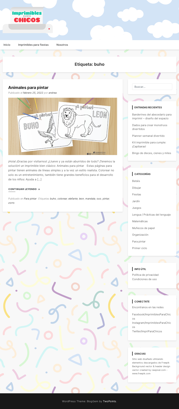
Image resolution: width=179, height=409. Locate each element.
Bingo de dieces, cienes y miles (151, 153)
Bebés (136, 181)
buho (53, 198)
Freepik (165, 362)
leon (81, 198)
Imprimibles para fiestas (33, 44)
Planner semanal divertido (148, 135)
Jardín (136, 201)
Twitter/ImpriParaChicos (147, 331)
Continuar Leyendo (22, 189)
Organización (140, 234)
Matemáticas (140, 221)
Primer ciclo (139, 248)
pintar (106, 198)
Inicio (6, 44)
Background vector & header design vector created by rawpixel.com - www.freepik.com (151, 370)
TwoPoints (109, 401)
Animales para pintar (28, 87)
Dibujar (136, 187)
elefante (73, 198)
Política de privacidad (145, 274)
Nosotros (62, 44)
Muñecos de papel (143, 228)
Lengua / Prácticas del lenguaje (151, 214)
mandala (90, 198)
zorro (11, 202)
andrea (53, 92)
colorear (62, 198)
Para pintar (30, 198)
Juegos (136, 207)
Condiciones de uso (144, 279)
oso (99, 198)
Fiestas (136, 194)
